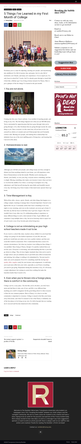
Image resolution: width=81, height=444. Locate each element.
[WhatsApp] (20, 25)
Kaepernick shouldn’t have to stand (42, 340)
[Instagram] (76, 1)
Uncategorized (13, 6)
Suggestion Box (65, 62)
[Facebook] (6, 25)
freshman (17, 315)
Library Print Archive (66, 74)
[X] (10, 25)
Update (19, 9)
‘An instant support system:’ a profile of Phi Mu (13, 340)
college (11, 315)
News (14, 9)
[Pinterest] (15, 25)
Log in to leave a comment (11, 371)
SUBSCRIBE (66, 68)
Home (5, 6)
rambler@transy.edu (63, 31)
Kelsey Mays (9, 20)
